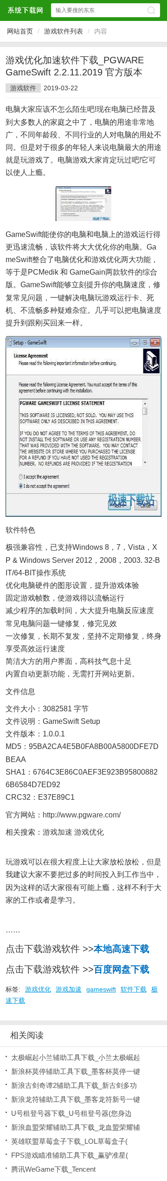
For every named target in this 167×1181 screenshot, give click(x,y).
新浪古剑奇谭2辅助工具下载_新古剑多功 (74, 1085)
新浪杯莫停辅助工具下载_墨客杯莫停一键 (75, 1071)
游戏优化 (38, 989)
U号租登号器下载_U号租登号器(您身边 (71, 1113)
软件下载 (134, 989)
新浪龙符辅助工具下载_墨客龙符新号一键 (75, 1099)
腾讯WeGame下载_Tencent (53, 1169)
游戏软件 (23, 88)
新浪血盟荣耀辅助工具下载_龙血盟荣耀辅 (75, 1127)
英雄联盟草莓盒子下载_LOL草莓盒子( (69, 1141)
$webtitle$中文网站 (25, 10)
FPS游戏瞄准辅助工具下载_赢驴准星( (69, 1155)
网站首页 (20, 31)
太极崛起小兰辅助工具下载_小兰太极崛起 (75, 1057)
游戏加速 (69, 989)
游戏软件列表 (63, 31)
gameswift (101, 989)
